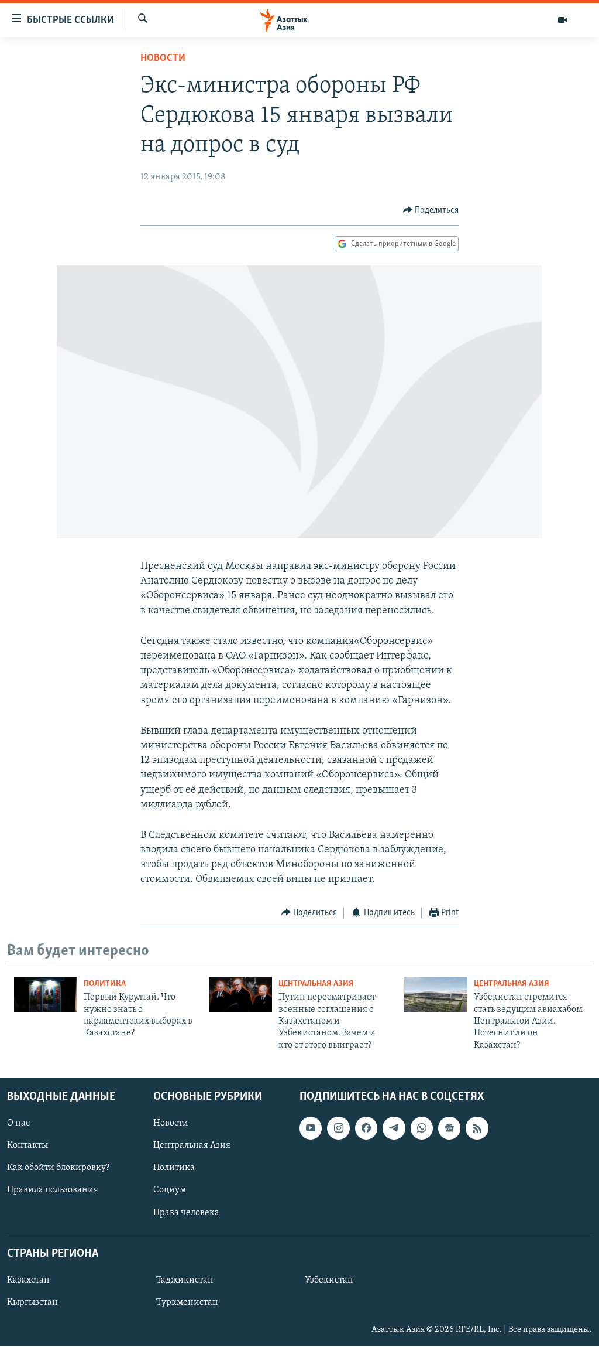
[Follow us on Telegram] (394, 1128)
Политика (105, 984)
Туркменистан (187, 1302)
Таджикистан (185, 1280)
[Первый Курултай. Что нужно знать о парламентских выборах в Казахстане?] (45, 994)
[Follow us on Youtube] (311, 1128)
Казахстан (28, 1280)
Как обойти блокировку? (58, 1168)
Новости (162, 58)
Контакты (27, 1146)
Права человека (186, 1213)
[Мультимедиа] (562, 20)
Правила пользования (52, 1190)
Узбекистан (329, 1280)
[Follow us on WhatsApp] (422, 1128)
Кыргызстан (32, 1302)
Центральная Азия (316, 984)
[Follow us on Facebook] (366, 1128)
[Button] (431, 210)
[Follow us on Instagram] (338, 1128)
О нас (18, 1123)
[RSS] (477, 1128)
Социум (169, 1190)
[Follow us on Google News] (449, 1128)
